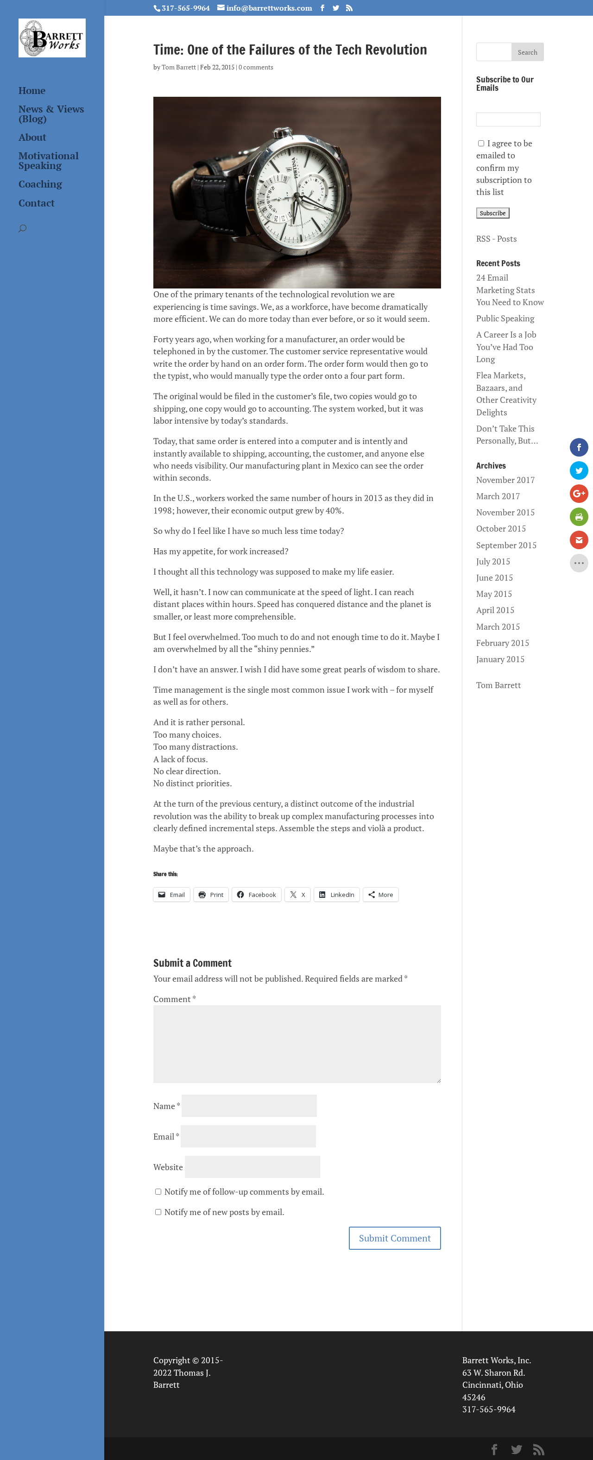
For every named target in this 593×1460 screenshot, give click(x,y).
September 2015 (506, 545)
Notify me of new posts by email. (224, 1212)
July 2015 (493, 561)
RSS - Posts (496, 238)
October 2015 (501, 528)
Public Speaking (505, 318)
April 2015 (495, 610)
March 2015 (498, 626)
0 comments (256, 67)
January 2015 (500, 659)
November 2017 (505, 480)
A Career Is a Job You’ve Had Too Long (506, 346)
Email (166, 1136)
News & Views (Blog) (51, 114)
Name (166, 1106)
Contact (37, 203)
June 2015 (494, 577)
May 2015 (494, 594)
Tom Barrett (179, 67)
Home (32, 91)
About (32, 138)
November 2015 (505, 512)
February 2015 (503, 643)
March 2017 (498, 496)
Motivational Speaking (49, 161)
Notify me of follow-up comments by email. (244, 1191)
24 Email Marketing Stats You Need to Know (510, 289)
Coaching (40, 184)
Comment (174, 999)
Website (168, 1167)
